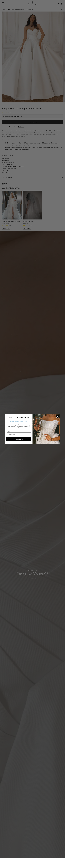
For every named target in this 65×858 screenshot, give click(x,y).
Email (8, 431)
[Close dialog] (57, 416)
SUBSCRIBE (19, 439)
